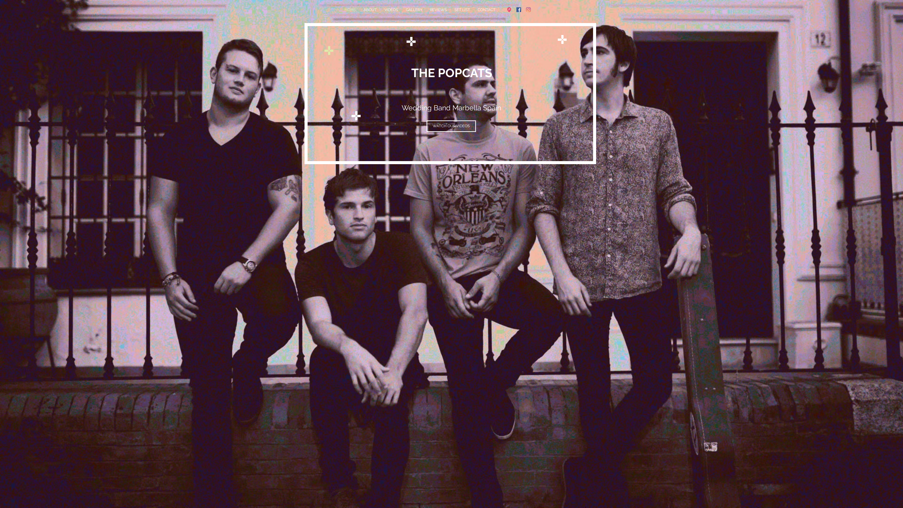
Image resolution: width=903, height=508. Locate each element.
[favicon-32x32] (509, 9)
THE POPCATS (451, 73)
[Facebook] (518, 9)
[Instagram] (528, 9)
